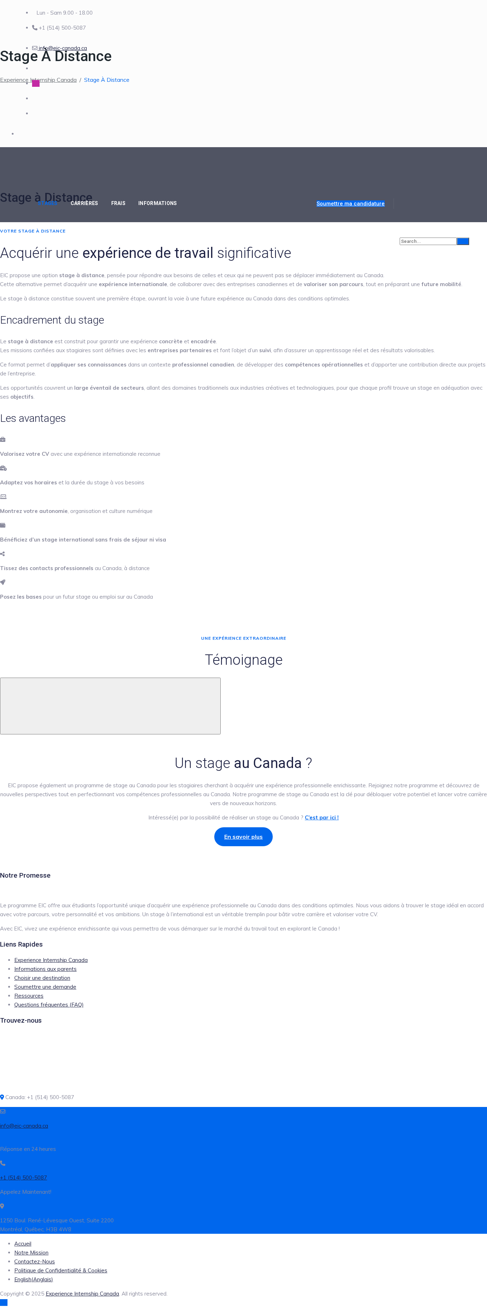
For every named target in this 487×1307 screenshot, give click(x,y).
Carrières (84, 203)
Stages (48, 203)
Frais (118, 203)
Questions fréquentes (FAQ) (49, 1004)
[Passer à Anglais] (243, 203)
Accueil (22, 1243)
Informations (157, 203)
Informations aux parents (45, 969)
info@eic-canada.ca (62, 48)
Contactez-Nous (34, 1261)
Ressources (28, 995)
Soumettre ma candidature (351, 203)
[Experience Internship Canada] (71, 166)
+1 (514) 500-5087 (23, 1177)
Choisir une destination (42, 977)
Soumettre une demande (45, 986)
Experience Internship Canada (51, 960)
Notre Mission (31, 1252)
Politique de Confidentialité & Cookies (60, 1270)
